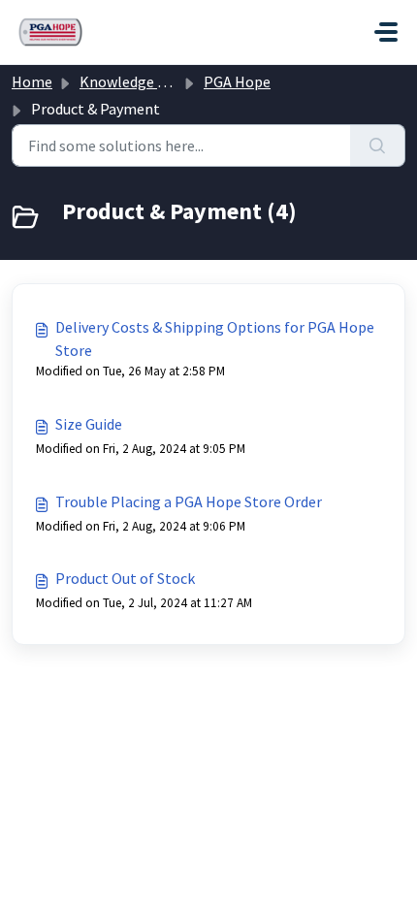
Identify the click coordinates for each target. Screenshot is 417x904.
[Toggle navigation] (386, 32)
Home (32, 81)
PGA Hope (237, 81)
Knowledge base (134, 81)
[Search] (377, 145)
